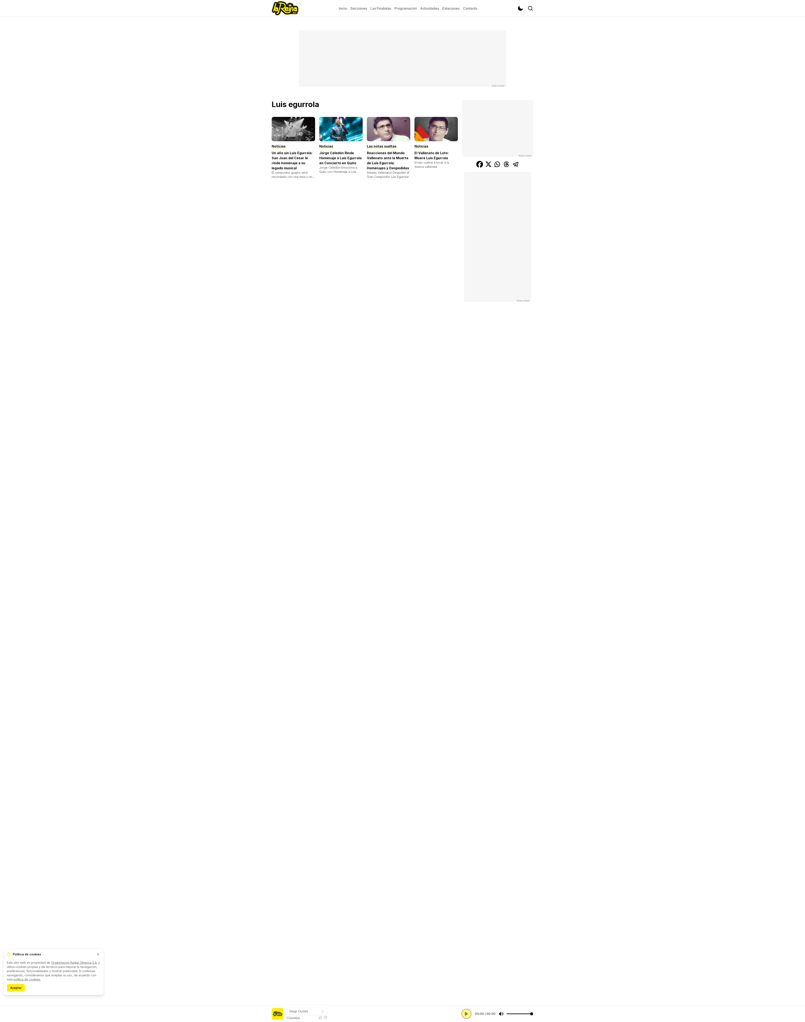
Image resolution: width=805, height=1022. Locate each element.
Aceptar (16, 988)
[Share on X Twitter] (488, 164)
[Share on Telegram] (515, 164)
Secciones (359, 8)
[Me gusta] (320, 1017)
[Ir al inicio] (285, 8)
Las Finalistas (380, 8)
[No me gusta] (325, 1017)
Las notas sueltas (381, 146)
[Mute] (501, 1013)
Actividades (429, 8)
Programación (406, 8)
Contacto (470, 8)
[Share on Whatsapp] (497, 164)
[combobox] (307, 1011)
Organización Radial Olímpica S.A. (74, 962)
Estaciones (451, 8)
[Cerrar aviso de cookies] (97, 954)
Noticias (279, 146)
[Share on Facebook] (479, 164)
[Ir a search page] (530, 8)
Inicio (343, 8)
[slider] (519, 1013)
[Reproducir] (466, 1014)
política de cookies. (27, 979)
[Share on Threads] (506, 164)
